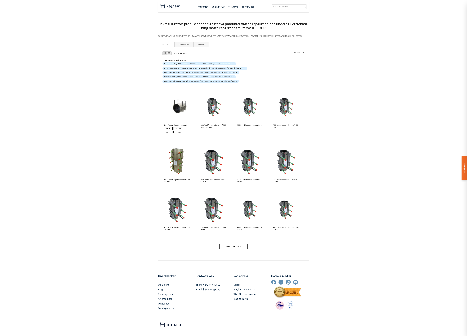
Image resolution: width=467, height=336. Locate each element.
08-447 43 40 (212, 284)
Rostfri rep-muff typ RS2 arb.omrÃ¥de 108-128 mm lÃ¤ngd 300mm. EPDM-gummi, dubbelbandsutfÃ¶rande (200, 81)
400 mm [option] (168, 132)
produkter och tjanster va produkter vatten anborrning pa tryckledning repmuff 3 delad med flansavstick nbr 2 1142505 (204, 68)
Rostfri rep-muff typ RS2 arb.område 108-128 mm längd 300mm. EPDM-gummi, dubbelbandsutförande (199, 77)
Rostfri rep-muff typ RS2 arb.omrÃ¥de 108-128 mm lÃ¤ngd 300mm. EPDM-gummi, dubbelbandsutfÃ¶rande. (201, 72)
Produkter (166, 44)
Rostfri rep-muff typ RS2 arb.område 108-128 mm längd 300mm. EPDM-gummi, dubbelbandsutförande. (199, 64)
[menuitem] (203, 7)
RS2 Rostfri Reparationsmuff (175, 125)
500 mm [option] (178, 132)
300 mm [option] (178, 128)
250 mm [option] (168, 128)
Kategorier (184, 44)
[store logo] (170, 6)
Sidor (201, 44)
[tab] (166, 44)
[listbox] (177, 130)
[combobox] (289, 6)
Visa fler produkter (233, 246)
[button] (299, 53)
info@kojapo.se (211, 289)
